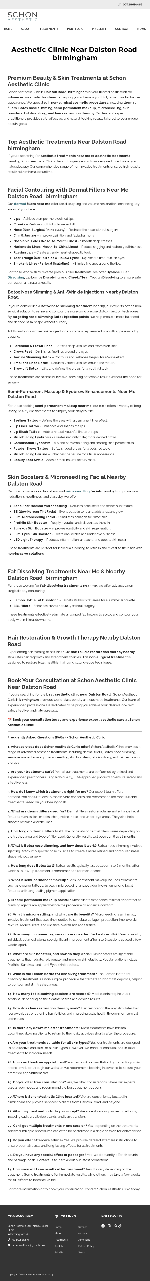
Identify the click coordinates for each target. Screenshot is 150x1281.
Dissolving (16, 277)
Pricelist (59, 1252)
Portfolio (75, 28)
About (26, 28)
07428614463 (132, 4)
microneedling (78, 491)
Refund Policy (86, 1246)
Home (8, 28)
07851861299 (20, 1239)
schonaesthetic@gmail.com (28, 1245)
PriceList (99, 28)
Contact (122, 28)
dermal (20, 204)
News (141, 28)
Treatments (49, 28)
